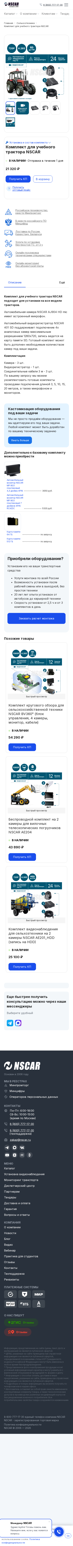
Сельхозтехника (26, 23)
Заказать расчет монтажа (36, 618)
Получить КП (18, 179)
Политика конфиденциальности (22, 1424)
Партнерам (12, 1191)
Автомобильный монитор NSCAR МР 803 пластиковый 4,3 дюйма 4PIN (15, 485)
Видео (8, 1244)
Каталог (9, 1168)
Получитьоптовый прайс (21, 188)
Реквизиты (11, 1279)
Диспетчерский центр (19, 1185)
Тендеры (10, 1197)
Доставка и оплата (17, 1203)
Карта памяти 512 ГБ (13, 540)
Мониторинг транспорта (21, 1180)
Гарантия (10, 1209)
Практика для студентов (21, 1256)
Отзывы (9, 1262)
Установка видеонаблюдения (24, 1174)
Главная (8, 23)
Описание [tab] (15, 282)
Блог (7, 1239)
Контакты (10, 1268)
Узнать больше (20, 440)
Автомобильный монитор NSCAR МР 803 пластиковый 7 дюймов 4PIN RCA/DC (15, 502)
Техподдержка (14, 1273)
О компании (12, 1227)
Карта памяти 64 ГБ (13, 533)
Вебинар (10, 1250)
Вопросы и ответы (17, 1214)
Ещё (62, 282)
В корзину (43, 179)
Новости (10, 1233)
